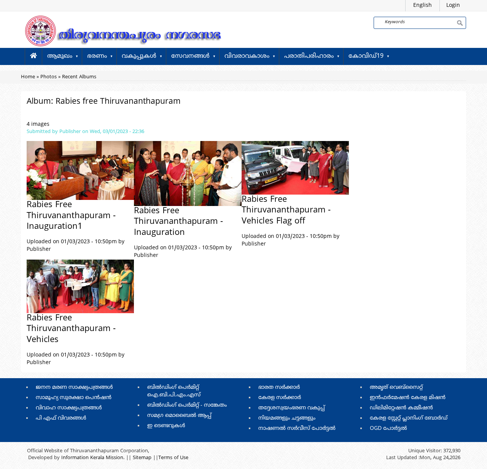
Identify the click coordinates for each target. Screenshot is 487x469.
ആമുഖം (59, 56)
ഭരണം (97, 56)
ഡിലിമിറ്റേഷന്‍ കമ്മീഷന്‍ (401, 408)
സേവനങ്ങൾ (190, 56)
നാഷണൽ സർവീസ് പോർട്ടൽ (297, 428)
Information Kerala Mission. (92, 458)
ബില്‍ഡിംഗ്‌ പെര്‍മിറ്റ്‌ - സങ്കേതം (187, 405)
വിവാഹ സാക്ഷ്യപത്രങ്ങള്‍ (69, 408)
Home (28, 77)
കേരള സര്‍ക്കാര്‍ (279, 398)
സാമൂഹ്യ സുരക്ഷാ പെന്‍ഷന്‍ (73, 398)
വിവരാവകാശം (246, 56)
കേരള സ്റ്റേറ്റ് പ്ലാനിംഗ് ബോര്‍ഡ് (408, 418)
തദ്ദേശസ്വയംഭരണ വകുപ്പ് (291, 408)
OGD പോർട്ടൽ (388, 428)
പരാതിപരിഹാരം (309, 56)
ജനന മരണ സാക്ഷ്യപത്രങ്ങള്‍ (74, 387)
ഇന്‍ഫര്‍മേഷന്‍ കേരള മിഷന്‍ (408, 398)
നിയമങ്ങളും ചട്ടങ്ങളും (286, 418)
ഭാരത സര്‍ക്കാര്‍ (279, 387)
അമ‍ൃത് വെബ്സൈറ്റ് (396, 387)
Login (453, 5)
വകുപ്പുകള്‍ (139, 56)
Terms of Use (173, 458)
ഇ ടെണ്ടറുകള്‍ (166, 426)
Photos (48, 77)
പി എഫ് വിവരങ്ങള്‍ (61, 418)
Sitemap (142, 458)
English (422, 5)
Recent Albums (79, 77)
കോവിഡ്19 (366, 56)
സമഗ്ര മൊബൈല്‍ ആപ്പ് (179, 415)
